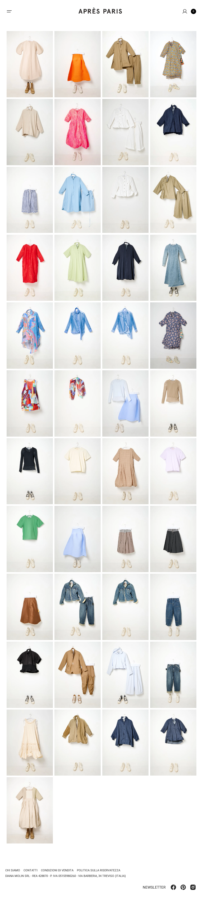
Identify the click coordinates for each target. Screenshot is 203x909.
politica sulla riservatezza (98, 870)
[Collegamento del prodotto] (30, 64)
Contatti (31, 870)
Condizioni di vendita (57, 870)
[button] (9, 11)
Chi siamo (12, 870)
